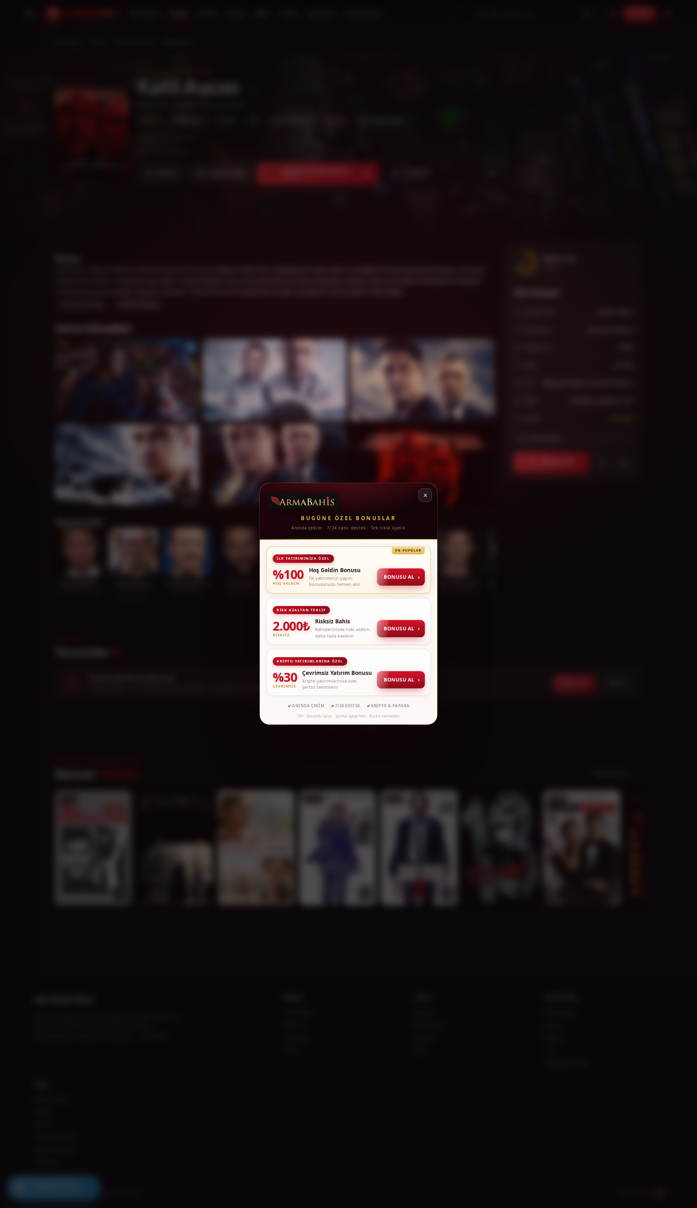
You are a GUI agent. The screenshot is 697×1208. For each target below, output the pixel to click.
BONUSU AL (401, 577)
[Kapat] (425, 495)
